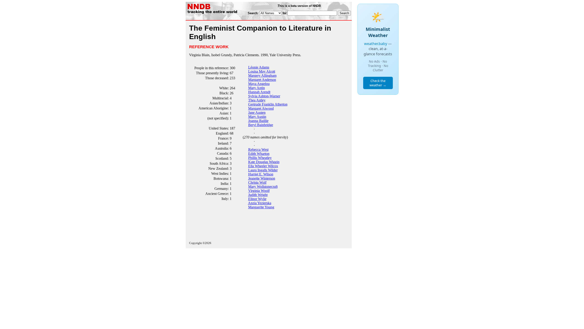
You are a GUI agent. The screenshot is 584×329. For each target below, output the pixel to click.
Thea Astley (257, 100)
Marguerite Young (261, 207)
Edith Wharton (258, 154)
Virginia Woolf (259, 191)
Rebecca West (258, 149)
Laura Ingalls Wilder (263, 170)
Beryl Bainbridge (260, 125)
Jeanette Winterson (261, 178)
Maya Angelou (259, 84)
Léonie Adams (258, 67)
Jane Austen (257, 112)
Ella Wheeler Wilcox (263, 166)
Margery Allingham (262, 75)
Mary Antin (256, 88)
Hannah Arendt (259, 92)
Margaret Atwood (261, 108)
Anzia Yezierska (259, 203)
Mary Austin (257, 117)
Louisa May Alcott (261, 71)
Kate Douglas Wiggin (263, 162)
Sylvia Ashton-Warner (264, 96)
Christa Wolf (257, 182)
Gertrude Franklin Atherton (267, 104)
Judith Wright (258, 195)
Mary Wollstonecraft (263, 186)
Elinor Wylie (257, 199)
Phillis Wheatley (260, 158)
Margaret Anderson (262, 80)
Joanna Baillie (258, 121)
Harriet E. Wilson (260, 174)
